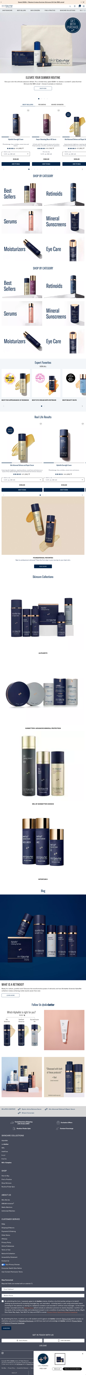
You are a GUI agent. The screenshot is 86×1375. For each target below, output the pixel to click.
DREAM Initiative (8, 1203)
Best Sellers (21, 10)
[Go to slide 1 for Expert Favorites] (41, 406)
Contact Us (5, 1261)
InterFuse (5, 1151)
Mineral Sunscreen (28, 1113)
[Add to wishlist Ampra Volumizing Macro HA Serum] (58, 110)
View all (43, 366)
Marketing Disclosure (26, 1321)
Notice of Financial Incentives (67, 1312)
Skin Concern (35, 10)
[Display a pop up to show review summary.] (23, 149)
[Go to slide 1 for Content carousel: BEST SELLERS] (28, 169)
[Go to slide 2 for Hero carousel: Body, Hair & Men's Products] (41, 98)
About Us (6, 1195)
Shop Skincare (7, 10)
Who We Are (6, 1200)
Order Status (6, 1235)
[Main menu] (83, 6)
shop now (43, 88)
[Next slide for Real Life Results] (82, 495)
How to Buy (5, 1176)
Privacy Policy (6, 1242)
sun (5, 1144)
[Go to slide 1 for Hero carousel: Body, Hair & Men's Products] (38, 98)
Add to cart (57, 1368)
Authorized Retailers (8, 1211)
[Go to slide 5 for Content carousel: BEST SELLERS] (40, 169)
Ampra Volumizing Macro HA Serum (46, 139)
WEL (3, 1148)
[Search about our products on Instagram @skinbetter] (64, 1078)
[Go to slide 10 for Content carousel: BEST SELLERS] (54, 169)
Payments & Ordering (9, 1231)
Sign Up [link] (14, 1373)
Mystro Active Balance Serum (31, 1109)
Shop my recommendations (72, 1368)
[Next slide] (81, 2)
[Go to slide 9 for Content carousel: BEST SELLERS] (51, 169)
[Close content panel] (83, 2)
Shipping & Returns (8, 1228)
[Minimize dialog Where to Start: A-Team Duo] (82, 1353)
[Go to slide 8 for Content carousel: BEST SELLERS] (48, 169)
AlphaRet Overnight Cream (15, 139)
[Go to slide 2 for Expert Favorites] (44, 406)
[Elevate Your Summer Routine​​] (43, 43)
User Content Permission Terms (12, 1272)
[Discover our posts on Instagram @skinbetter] (64, 1031)
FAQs (3, 1224)
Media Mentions (7, 1207)
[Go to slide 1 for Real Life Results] (40, 495)
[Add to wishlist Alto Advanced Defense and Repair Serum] (41, 424)
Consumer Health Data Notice (12, 1268)
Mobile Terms (28, 1308)
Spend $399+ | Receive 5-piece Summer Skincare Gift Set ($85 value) (41, 2)
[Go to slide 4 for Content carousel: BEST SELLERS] (37, 169)
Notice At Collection (8, 1253)
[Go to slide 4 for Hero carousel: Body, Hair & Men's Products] (47, 98)
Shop (4, 1171)
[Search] (70, 6)
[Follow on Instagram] (3, 1353)
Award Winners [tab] (57, 104)
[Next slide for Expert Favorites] (82, 406)
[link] (79, 6)
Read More (43, 566)
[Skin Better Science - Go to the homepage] (7, 6)
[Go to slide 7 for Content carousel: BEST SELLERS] (45, 169)
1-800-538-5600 (65, 1340)
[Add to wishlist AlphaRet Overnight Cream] (28, 110)
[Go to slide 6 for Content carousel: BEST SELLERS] (43, 169)
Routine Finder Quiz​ (8, 1187)
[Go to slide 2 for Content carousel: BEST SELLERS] (31, 169)
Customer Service (11, 1219)
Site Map (4, 1368)
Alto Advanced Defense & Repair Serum (62, 1109)
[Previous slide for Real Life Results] (4, 495)
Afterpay (4, 1239)
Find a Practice (50, 10)
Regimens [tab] (42, 104)
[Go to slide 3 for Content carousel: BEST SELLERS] (34, 169)
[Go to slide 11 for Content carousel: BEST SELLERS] (57, 169)
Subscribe (6, 1328)
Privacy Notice (77, 1321)
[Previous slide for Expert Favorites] (4, 406)
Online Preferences (8, 1246)
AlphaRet (5, 1140)
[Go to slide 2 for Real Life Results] (43, 495)
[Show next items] (85, 10)
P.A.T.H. (4, 1159)
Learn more (11, 995)
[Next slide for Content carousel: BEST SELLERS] (82, 169)
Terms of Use (6, 1250)
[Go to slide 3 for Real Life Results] (45, 495)
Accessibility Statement (9, 1257)
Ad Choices (19, 1364)
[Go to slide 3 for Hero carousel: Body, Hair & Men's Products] (44, 98)
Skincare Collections (67, 10)
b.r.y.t (3, 1155)
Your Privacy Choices (12, 1264)
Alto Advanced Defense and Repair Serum (22, 465)
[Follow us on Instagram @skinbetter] (22, 1031)
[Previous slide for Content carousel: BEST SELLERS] (4, 169)
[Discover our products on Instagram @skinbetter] (22, 1078)
